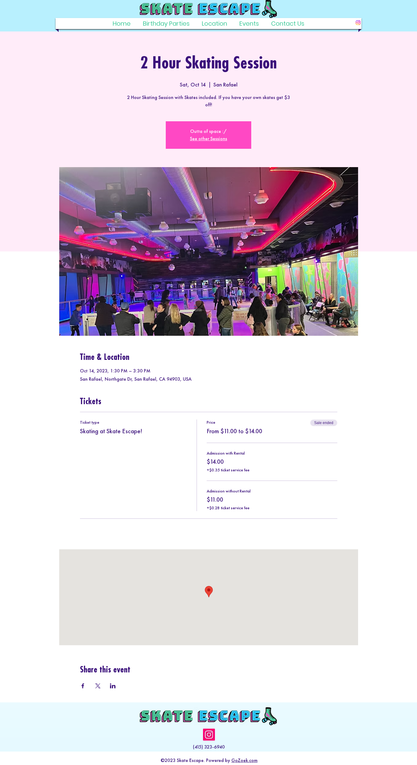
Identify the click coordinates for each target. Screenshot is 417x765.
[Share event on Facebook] (83, 685)
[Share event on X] (98, 685)
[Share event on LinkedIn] (113, 685)
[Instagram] (358, 23)
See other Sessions (208, 138)
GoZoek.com (244, 760)
